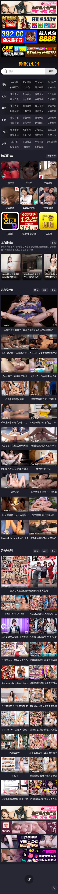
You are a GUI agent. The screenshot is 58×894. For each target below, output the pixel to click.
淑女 (45, 551)
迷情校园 (14, 134)
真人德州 (27, 82)
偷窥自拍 (14, 117)
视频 (4, 96)
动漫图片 (52, 117)
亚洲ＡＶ (14, 94)
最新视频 (7, 290)
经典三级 (27, 111)
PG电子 (14, 82)
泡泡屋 (27, 146)
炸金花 (27, 87)
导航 (4, 143)
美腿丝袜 (14, 122)
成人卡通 (39, 106)
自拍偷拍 (27, 94)
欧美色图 (39, 117)
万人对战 (39, 82)
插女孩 (14, 141)
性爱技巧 (52, 134)
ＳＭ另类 (52, 99)
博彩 (4, 84)
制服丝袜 (14, 111)
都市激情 (14, 129)
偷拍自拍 (27, 106)
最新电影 (7, 551)
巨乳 (45, 290)
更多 (53, 290)
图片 (4, 120)
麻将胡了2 (14, 87)
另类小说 (27, 134)
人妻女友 (39, 129)
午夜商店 (27, 141)
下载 (53, 242)
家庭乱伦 (27, 129)
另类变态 (52, 111)
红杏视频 (14, 146)
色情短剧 (39, 146)
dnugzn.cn (29, 64)
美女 (36, 290)
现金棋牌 (39, 87)
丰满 (36, 551)
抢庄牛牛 (52, 87)
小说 (4, 131)
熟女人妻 (14, 99)
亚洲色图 (27, 117)
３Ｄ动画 (52, 94)
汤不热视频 (52, 141)
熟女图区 (39, 122)
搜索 (51, 71)
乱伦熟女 (39, 111)
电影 (4, 108)
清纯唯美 (27, 122)
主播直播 (39, 99)
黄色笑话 (39, 134)
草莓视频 (39, 141)
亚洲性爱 (14, 106)
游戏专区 (52, 82)
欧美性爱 (52, 106)
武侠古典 (52, 129)
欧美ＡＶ (39, 94)
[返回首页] (54, 888)
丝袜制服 (27, 99)
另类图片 (52, 122)
